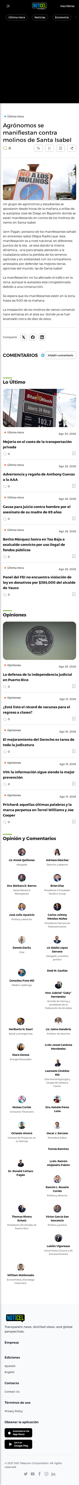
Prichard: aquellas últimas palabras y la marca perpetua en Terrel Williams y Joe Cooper (38, 809)
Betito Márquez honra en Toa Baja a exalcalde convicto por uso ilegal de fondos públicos (34, 544)
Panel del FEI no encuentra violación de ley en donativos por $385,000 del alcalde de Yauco (39, 582)
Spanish (10, 1366)
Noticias (40, 17)
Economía (62, 17)
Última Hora (16, 17)
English (9, 1372)
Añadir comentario (60, 355)
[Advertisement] (39, 63)
